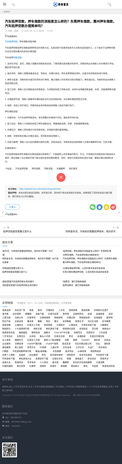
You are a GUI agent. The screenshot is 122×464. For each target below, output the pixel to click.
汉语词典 (100, 362)
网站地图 (96, 395)
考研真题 (48, 324)
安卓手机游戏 (85, 354)
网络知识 (6, 328)
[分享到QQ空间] (106, 207)
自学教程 (67, 321)
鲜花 (85, 366)
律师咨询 (35, 332)
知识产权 (6, 321)
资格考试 (104, 358)
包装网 (22, 354)
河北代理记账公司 (83, 343)
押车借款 (36, 168)
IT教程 (5, 351)
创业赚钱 (33, 354)
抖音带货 (31, 317)
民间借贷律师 (56, 354)
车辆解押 (61, 168)
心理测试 (19, 324)
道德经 (43, 366)
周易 (31, 310)
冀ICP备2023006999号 (82, 395)
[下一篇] (119, 212)
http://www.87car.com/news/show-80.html (40, 188)
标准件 (53, 366)
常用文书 (79, 321)
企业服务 (6, 343)
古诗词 (32, 336)
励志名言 (66, 343)
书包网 (95, 366)
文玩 (98, 343)
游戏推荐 (6, 347)
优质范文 (90, 332)
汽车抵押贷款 (11, 41)
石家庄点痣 (59, 336)
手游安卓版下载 (88, 324)
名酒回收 (81, 336)
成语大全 (6, 362)
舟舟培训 (102, 347)
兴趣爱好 (104, 324)
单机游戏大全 (25, 358)
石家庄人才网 (33, 324)
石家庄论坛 (57, 358)
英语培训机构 (108, 366)
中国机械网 (7, 366)
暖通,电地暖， (42, 351)
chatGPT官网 (52, 343)
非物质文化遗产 (101, 310)
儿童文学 (54, 347)
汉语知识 (60, 324)
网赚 (69, 358)
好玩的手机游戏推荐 (82, 362)
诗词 (110, 313)
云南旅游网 (45, 317)
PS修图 (43, 347)
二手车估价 (7, 336)
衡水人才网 (45, 336)
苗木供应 (69, 351)
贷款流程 (17, 57)
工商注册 (6, 317)
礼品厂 (91, 347)
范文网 (95, 328)
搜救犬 (47, 332)
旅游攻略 (85, 310)
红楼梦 (32, 366)
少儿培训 (44, 362)
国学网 (109, 317)
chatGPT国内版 (34, 343)
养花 (71, 336)
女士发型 (6, 339)
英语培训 (19, 362)
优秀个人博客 (8, 354)
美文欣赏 (21, 366)
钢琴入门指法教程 (52, 339)
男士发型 (19, 347)
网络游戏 (58, 317)
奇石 (48, 321)
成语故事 (100, 313)
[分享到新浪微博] (113, 207)
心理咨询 (73, 324)
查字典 (5, 313)
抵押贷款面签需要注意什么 (17, 231)
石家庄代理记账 (97, 336)
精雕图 (28, 313)
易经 (40, 310)
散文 (56, 321)
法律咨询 (19, 343)
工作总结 (103, 332)
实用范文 (21, 336)
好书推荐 (106, 321)
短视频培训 (95, 351)
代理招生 (50, 310)
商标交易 (37, 328)
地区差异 (73, 168)
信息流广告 (20, 310)
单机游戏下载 (52, 328)
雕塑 (40, 321)
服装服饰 (23, 332)
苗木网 (55, 362)
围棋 (75, 339)
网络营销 (73, 310)
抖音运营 (19, 321)
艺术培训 (31, 362)
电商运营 (6, 310)
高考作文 (31, 347)
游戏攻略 (6, 324)
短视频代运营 (69, 328)
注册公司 (19, 317)
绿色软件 (71, 354)
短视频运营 (84, 317)
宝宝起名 (83, 328)
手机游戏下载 (8, 358)
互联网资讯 (78, 313)
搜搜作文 (19, 339)
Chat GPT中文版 (62, 332)
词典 (67, 339)
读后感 (97, 339)
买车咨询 (67, 347)
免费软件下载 (42, 358)
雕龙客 (30, 321)
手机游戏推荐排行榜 (21, 351)
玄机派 (107, 339)
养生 (44, 354)
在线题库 (98, 317)
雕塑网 (66, 362)
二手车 (61, 310)
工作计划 (79, 347)
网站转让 (75, 366)
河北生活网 (93, 321)
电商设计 (106, 328)
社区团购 (17, 313)
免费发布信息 (8, 332)
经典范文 (78, 332)
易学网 (66, 313)
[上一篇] (3, 212)
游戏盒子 (79, 358)
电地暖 (64, 366)
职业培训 (92, 358)
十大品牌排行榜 (22, 328)
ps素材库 (82, 351)
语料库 (107, 343)
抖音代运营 (53, 313)
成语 (90, 313)
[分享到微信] (93, 207)
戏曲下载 (40, 313)
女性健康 (57, 351)
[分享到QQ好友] (100, 207)
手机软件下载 (102, 354)
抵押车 (7, 11)
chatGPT (85, 339)
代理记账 (71, 317)
